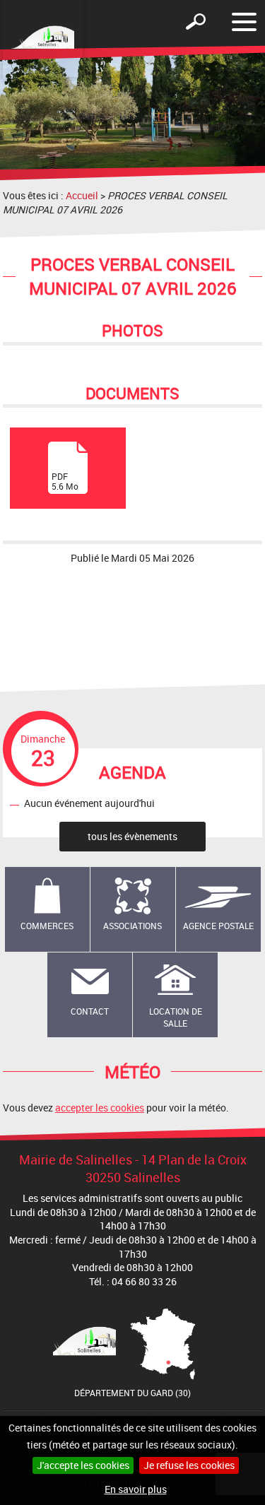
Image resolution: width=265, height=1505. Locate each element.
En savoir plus (136, 1489)
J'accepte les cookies (83, 1465)
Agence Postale (218, 925)
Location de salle (175, 1017)
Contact (90, 1011)
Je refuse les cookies (189, 1465)
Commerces (46, 925)
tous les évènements (132, 836)
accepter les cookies (99, 1107)
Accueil (82, 195)
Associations (132, 925)
